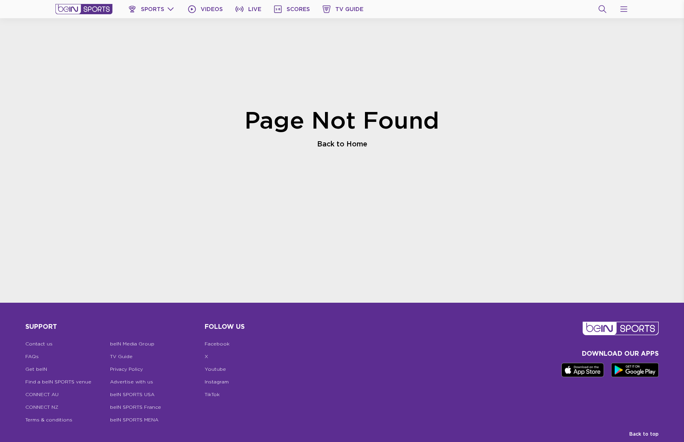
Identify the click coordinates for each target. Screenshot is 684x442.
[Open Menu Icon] (624, 9)
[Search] (602, 9)
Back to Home (342, 144)
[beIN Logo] (83, 9)
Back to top (644, 433)
